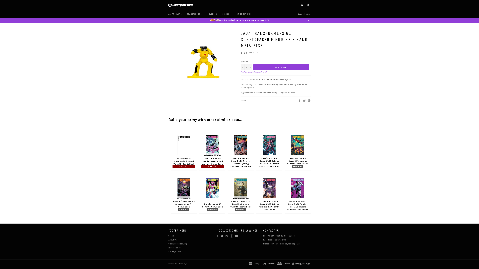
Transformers (194, 14)
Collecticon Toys (181, 264)
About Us (172, 240)
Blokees (213, 14)
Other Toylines (244, 14)
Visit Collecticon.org (177, 244)
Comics (226, 14)
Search (171, 236)
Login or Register (304, 14)
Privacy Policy (174, 252)
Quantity (244, 62)
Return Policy (174, 248)
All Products (175, 14)
